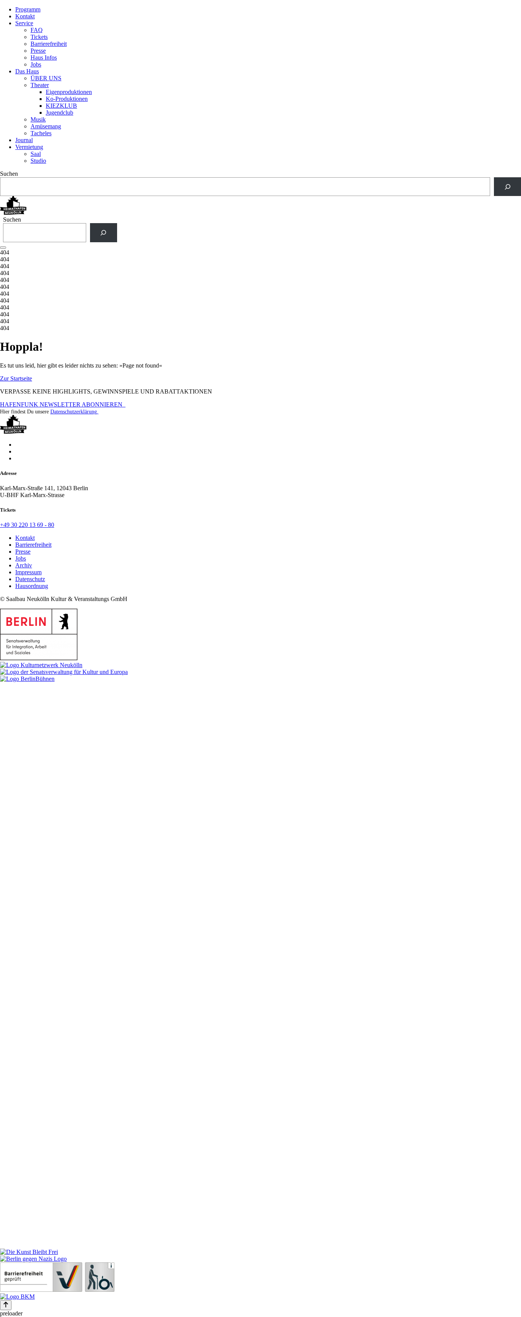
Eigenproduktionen (69, 92)
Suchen (9, 173)
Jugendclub (59, 112)
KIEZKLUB (61, 105)
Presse (38, 50)
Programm (27, 9)
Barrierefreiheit (49, 43)
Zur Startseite (16, 378)
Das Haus (27, 71)
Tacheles (41, 133)
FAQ (37, 30)
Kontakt (25, 16)
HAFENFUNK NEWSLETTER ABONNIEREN (62, 404)
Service (24, 23)
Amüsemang (46, 126)
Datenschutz (30, 579)
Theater (40, 85)
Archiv (23, 565)
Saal (36, 154)
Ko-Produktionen (67, 99)
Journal (24, 140)
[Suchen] (507, 186)
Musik (38, 119)
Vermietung (29, 147)
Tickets (39, 37)
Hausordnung (31, 586)
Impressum (28, 572)
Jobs (36, 64)
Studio (38, 160)
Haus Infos (44, 57)
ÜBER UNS (46, 78)
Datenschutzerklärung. (74, 412)
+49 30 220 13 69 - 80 (27, 525)
